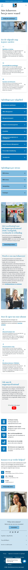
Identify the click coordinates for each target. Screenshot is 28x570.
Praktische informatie (19, 557)
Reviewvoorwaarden (8, 557)
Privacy (4, 553)
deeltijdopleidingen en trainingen (13, 284)
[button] (24, 561)
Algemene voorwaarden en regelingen (16, 553)
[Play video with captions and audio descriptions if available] (14, 408)
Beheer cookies (17, 564)
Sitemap (9, 564)
